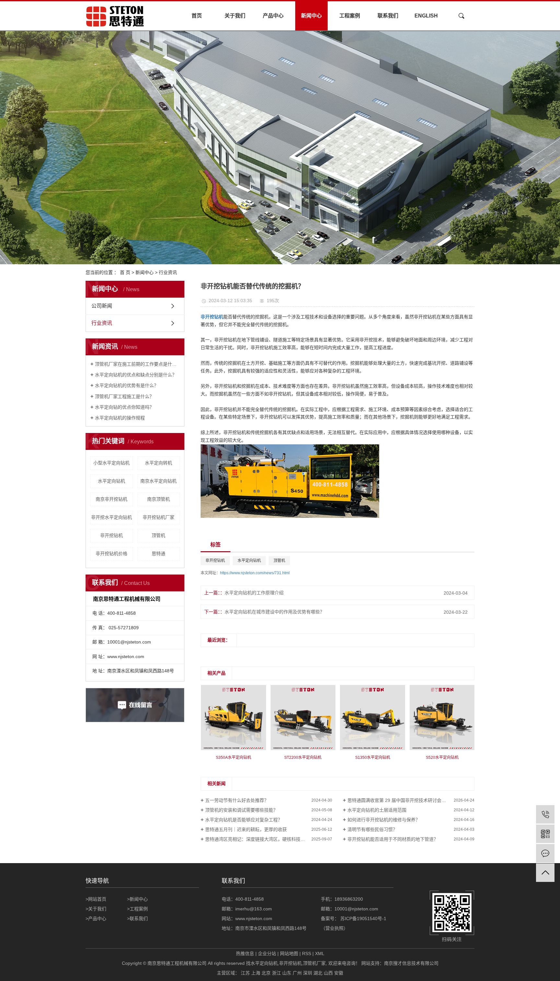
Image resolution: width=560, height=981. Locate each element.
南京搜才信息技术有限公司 (411, 963)
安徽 (338, 972)
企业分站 (267, 953)
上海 (255, 972)
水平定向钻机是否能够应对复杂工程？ (243, 819)
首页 (197, 15)
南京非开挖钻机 (111, 499)
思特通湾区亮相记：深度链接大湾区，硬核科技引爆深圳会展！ (268, 839)
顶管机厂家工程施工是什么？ (124, 396)
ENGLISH (426, 15)
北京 (266, 972)
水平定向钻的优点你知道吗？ (124, 407)
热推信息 (245, 953)
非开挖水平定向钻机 (111, 517)
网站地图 (289, 953)
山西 (328, 972)
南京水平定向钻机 (158, 481)
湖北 (317, 972)
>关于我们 (96, 908)
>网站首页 (96, 899)
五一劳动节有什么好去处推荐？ (237, 800)
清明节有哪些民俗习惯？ (372, 829)
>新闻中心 (137, 899)
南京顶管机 (158, 499)
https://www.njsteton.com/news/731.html (255, 573)
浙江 (276, 972)
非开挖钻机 (111, 535)
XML (319, 953)
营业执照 (334, 928)
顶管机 (158, 535)
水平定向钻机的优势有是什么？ (126, 385)
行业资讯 (168, 272)
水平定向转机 (158, 462)
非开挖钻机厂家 (158, 517)
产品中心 (273, 15)
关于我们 (235, 15)
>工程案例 (137, 908)
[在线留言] (545, 853)
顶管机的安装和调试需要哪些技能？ (241, 810)
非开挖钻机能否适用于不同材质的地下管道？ (392, 839)
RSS (306, 953)
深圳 (307, 972)
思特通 (158, 553)
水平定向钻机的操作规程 (120, 417)
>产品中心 (96, 918)
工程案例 (349, 15)
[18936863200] (545, 814)
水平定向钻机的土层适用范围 (376, 810)
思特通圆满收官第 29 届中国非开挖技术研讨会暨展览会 (403, 800)
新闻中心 (311, 15)
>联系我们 (137, 918)
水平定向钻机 (111, 481)
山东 (286, 972)
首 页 (125, 272)
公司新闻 (101, 306)
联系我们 (388, 15)
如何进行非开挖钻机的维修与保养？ (383, 819)
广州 (297, 972)
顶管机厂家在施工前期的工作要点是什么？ (137, 364)
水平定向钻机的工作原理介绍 (254, 592)
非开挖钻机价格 (111, 553)
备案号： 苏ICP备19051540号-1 (354, 918)
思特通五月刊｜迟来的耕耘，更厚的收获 (246, 829)
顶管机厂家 (314, 963)
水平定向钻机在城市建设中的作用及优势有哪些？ (274, 611)
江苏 (245, 972)
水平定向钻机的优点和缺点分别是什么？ (136, 374)
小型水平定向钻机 (111, 462)
